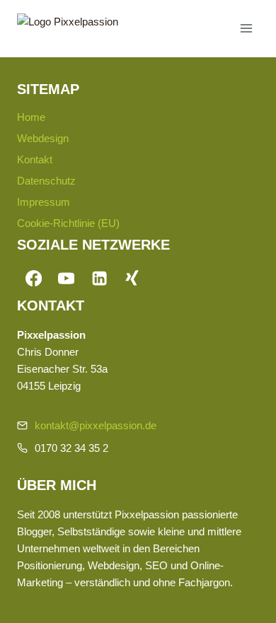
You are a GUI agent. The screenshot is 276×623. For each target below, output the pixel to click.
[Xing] (132, 279)
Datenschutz (46, 181)
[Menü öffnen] (246, 28)
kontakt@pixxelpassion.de (95, 425)
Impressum (43, 202)
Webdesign (43, 138)
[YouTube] (67, 279)
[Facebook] (33, 279)
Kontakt (34, 159)
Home (31, 117)
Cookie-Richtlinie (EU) (68, 223)
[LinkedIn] (99, 279)
